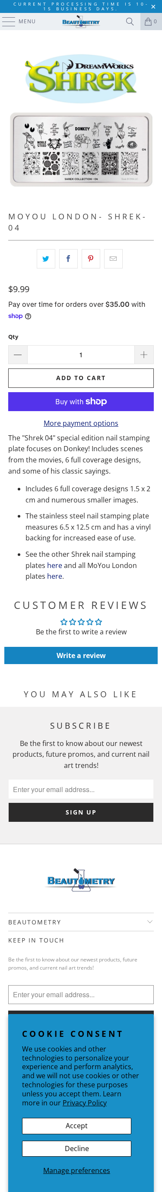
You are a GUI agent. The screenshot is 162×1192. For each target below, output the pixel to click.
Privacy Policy (85, 1103)
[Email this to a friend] (113, 259)
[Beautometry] (81, 21)
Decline (77, 1148)
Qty (13, 336)
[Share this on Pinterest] (91, 259)
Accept (77, 1125)
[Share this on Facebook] (68, 259)
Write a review (81, 655)
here (54, 565)
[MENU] (4, 21)
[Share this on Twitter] (46, 259)
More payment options (81, 423)
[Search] (130, 21)
